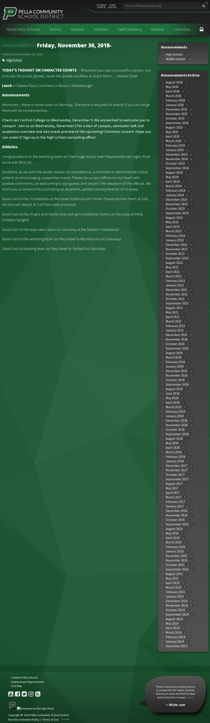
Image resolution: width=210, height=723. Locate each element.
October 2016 (175, 520)
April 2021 (173, 317)
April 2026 (173, 91)
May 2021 (172, 312)
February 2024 (175, 190)
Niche (189, 697)
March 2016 (173, 542)
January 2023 (175, 240)
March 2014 (173, 632)
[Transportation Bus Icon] (201, 29)
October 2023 (175, 209)
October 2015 (175, 565)
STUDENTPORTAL (102, 6)
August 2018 (174, 439)
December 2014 (176, 601)
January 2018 (175, 461)
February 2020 (175, 362)
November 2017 (177, 470)
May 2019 (172, 398)
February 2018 (175, 457)
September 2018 (177, 434)
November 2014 (177, 605)
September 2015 (177, 569)
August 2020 (174, 353)
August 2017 (174, 484)
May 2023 (172, 222)
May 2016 (172, 533)
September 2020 (177, 348)
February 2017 (175, 502)
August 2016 (174, 529)
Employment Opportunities (28, 682)
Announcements (18, 45)
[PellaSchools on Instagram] (31, 695)
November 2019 (177, 375)
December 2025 (176, 109)
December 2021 (176, 290)
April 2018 (173, 448)
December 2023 (176, 200)
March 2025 (173, 141)
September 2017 (177, 479)
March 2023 (173, 231)
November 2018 (177, 425)
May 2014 (172, 623)
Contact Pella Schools (24, 677)
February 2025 (175, 145)
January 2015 (175, 596)
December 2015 (176, 556)
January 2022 (175, 285)
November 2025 (177, 114)
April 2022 (173, 272)
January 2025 (175, 150)
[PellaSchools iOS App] (31, 708)
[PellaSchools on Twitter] (24, 695)
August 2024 (174, 172)
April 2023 (173, 227)
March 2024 (173, 186)
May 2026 (172, 87)
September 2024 (177, 168)
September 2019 (177, 384)
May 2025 (172, 132)
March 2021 (173, 321)
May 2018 (172, 443)
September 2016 (177, 524)
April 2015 (173, 583)
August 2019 (174, 389)
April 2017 (173, 493)
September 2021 (177, 303)
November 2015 (177, 560)
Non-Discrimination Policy (23, 719)
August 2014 (174, 619)
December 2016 (176, 511)
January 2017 (175, 506)
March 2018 (173, 452)
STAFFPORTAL (112, 6)
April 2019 (173, 402)
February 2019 (175, 411)
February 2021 (175, 326)
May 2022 (172, 267)
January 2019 (175, 416)
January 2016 (175, 551)
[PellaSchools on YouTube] (11, 695)
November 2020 (177, 339)
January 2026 (175, 105)
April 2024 (173, 181)
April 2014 (173, 628)
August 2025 (174, 127)
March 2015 (173, 587)
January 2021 (175, 330)
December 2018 (176, 420)
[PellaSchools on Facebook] (18, 695)
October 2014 (175, 610)
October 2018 (175, 430)
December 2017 (176, 466)
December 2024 (176, 154)
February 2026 (175, 100)
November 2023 (177, 204)
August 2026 (174, 82)
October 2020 (175, 344)
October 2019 (175, 380)
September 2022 (177, 258)
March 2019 (173, 407)
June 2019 (172, 393)
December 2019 (176, 371)
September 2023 (177, 213)
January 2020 (175, 366)
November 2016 (177, 515)
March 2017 (173, 497)
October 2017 (175, 475)
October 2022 (175, 254)
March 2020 (173, 357)
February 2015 (175, 592)
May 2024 (172, 177)
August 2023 (174, 218)
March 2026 (173, 96)
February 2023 (175, 236)
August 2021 (174, 308)
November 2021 (177, 294)
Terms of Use (50, 719)
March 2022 (173, 276)
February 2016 (175, 547)
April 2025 (173, 136)
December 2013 (176, 646)
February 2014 (175, 637)
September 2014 (177, 614)
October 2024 (175, 163)
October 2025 (175, 118)
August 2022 (174, 263)
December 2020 (176, 335)
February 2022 (175, 281)
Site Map (16, 686)
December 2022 (176, 245)
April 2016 (173, 538)
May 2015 (172, 578)
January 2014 (175, 641)
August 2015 (174, 574)
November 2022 (177, 249)
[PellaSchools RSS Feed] (37, 695)
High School (14, 60)
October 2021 (175, 299)
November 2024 (177, 159)
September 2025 (177, 123)
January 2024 (175, 195)
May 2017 (172, 488)
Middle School (175, 59)
